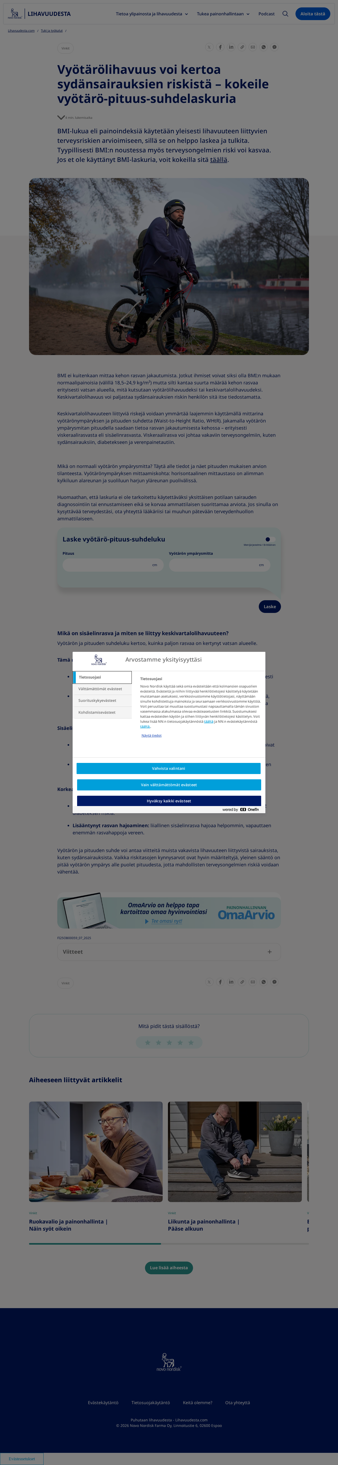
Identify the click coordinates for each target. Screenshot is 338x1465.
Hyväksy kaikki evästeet (169, 801)
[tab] (102, 677)
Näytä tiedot (152, 735)
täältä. (145, 726)
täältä (208, 721)
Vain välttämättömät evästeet (169, 785)
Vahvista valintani (168, 768)
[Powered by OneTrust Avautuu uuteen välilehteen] (243, 810)
